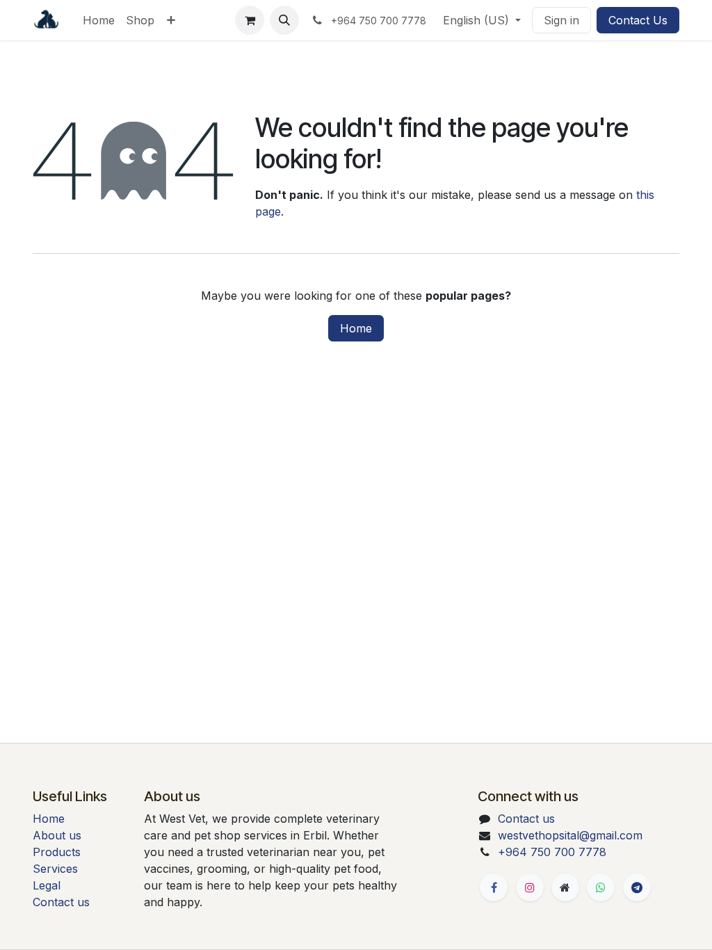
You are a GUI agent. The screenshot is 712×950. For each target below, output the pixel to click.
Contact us (61, 902)
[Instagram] (530, 887)
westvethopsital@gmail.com (570, 835)
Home (356, 328)
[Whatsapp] (601, 887)
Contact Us (638, 20)
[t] (637, 887)
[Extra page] (565, 887)
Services (55, 869)
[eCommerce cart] (249, 20)
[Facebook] (494, 887)
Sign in (561, 20)
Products (57, 852)
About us (57, 835)
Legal (46, 885)
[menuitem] (98, 20)
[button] (284, 20)
